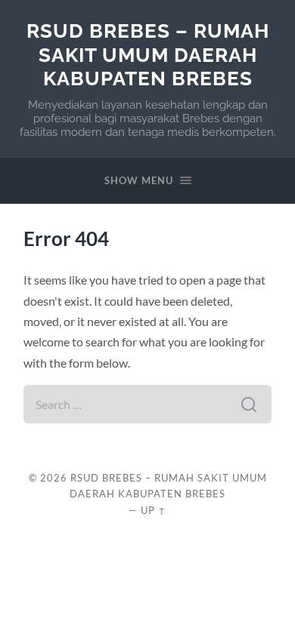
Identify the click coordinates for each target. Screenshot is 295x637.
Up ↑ (153, 510)
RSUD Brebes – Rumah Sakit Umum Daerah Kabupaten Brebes (147, 54)
